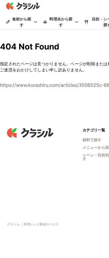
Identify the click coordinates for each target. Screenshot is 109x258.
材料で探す (92, 139)
